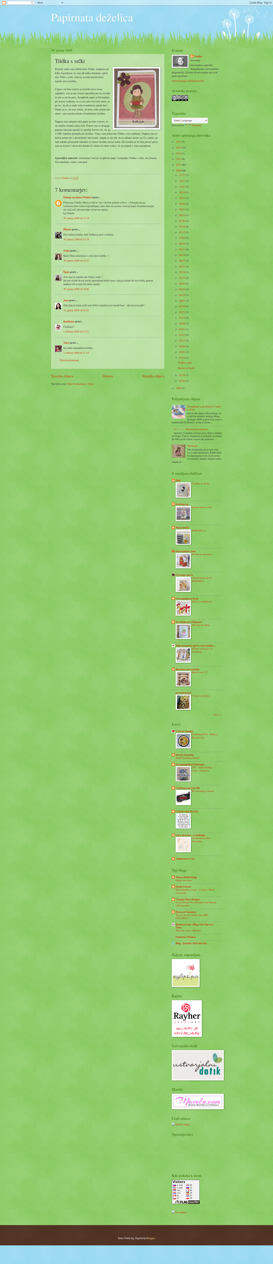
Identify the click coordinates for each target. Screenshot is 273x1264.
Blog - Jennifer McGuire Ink (191, 943)
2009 (179, 170)
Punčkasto (192, 446)
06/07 (182, 260)
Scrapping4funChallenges (190, 764)
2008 (179, 388)
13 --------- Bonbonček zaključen (191, 429)
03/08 (182, 323)
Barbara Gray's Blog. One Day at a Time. (195, 926)
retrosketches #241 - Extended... (202, 839)
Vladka (198, 56)
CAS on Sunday (184, 731)
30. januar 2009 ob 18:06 (76, 289)
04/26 (182, 289)
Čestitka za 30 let (200, 483)
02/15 (182, 340)
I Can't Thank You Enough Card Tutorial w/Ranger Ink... (196, 904)
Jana (66, 300)
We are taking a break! (203, 791)
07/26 (182, 221)
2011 (179, 159)
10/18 (182, 192)
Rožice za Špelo (186, 368)
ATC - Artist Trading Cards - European (202, 769)
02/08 (182, 346)
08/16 (182, 215)
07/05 (182, 238)
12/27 (182, 175)
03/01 (182, 329)
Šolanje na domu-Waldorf (77, 197)
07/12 (182, 232)
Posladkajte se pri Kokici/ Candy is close (204, 408)
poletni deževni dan (202, 507)
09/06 (182, 204)
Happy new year (184, 880)
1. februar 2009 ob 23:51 (76, 331)
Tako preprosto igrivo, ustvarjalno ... (195, 645)
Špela (66, 272)
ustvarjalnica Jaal (186, 551)
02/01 (182, 352)
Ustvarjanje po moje (187, 598)
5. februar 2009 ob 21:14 (76, 352)
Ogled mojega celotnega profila (188, 80)
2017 (179, 142)
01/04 (182, 381)
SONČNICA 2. (199, 530)
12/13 (182, 181)
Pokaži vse (217, 714)
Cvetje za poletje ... (201, 695)
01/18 (182, 375)
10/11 (182, 198)
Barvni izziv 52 (199, 672)
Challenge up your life (188, 788)
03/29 (182, 306)
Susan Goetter (183, 887)
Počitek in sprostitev (202, 554)
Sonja (66, 250)
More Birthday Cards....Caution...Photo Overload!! (195, 891)
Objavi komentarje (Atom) (81, 384)
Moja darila (182, 527)
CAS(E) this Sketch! (187, 811)
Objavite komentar (69, 360)
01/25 (182, 357)
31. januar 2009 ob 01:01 (76, 310)
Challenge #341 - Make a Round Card (204, 736)
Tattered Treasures (186, 912)
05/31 (182, 266)
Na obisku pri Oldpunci (189, 622)
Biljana (67, 229)
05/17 (182, 278)
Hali (178, 480)
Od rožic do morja (201, 625)
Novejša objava (62, 376)
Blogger (151, 1238)
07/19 (182, 226)
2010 (179, 164)
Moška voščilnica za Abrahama (202, 650)
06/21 (182, 249)
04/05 (182, 301)
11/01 (182, 186)
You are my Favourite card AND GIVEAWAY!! (192, 916)
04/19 (182, 295)
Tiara (66, 343)
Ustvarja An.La (184, 575)
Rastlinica (68, 321)
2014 (179, 153)
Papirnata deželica (92, 17)
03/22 (182, 312)
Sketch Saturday (185, 755)
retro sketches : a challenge (190, 835)
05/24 (182, 272)
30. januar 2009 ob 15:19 (76, 218)
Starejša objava (153, 376)
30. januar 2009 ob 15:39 (76, 239)
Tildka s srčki (185, 362)
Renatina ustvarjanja (187, 669)
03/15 (182, 317)
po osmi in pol (183, 693)
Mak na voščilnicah (202, 601)
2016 (179, 147)
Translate (196, 125)
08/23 (182, 209)
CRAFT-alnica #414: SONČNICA (202, 579)
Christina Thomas (186, 937)
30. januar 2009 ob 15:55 (76, 260)
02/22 (182, 335)
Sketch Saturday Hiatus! (188, 758)
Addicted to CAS (185, 859)
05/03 (182, 283)
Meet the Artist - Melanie (188, 930)
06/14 (182, 255)
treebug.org (182, 504)
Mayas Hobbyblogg (186, 877)
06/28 (182, 243)
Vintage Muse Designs (188, 899)
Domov (108, 376)
